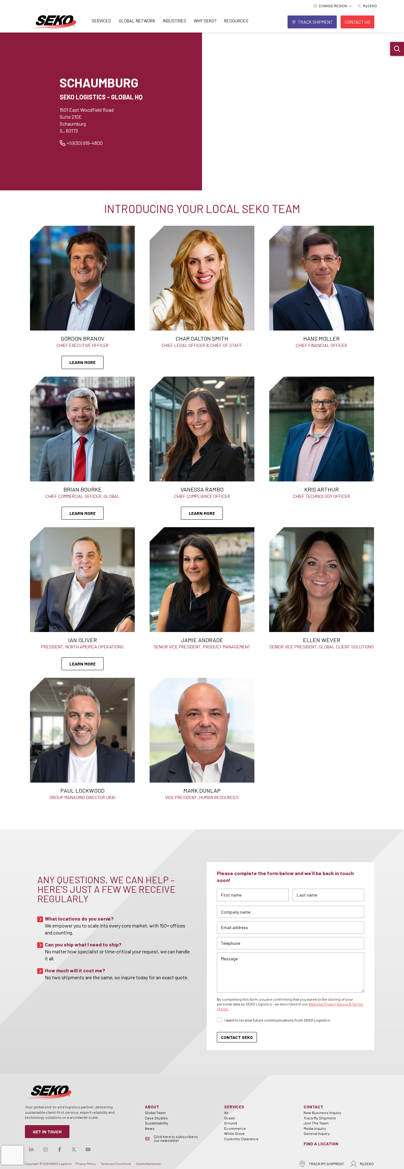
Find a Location (321, 1143)
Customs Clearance (241, 1138)
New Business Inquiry (322, 1112)
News (150, 1128)
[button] (397, 49)
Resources (236, 20)
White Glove (234, 1133)
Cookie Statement (148, 1164)
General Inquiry (317, 1133)
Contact (313, 1106)
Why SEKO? (205, 20)
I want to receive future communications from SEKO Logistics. (277, 1020)
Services (101, 20)
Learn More (82, 362)
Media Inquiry (315, 1128)
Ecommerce (235, 1128)
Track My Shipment (320, 1118)
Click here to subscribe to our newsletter (176, 1138)
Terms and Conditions (116, 1164)
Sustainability (156, 1123)
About (152, 1106)
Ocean (229, 1118)
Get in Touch (47, 1131)
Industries (174, 20)
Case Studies (156, 1118)
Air (226, 1112)
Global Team (155, 1112)
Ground (230, 1123)
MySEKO (367, 1163)
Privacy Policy (85, 1164)
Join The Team (316, 1123)
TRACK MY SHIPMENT (326, 1163)
